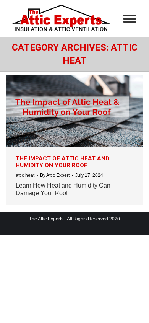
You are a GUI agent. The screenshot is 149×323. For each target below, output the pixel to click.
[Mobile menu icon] (130, 18)
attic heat (25, 175)
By (55, 175)
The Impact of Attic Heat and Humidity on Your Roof (62, 162)
